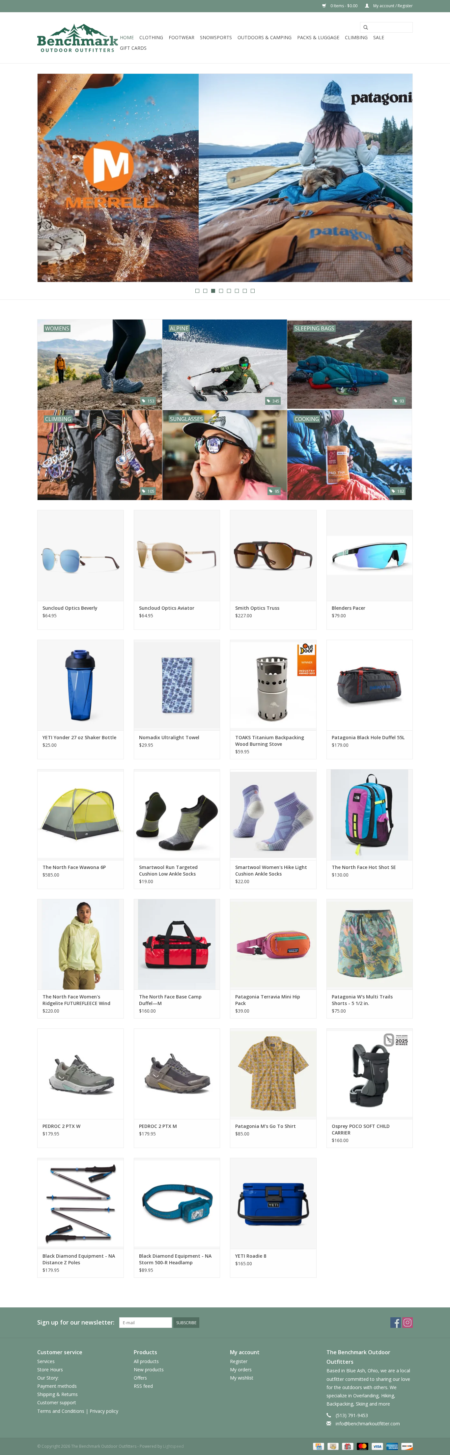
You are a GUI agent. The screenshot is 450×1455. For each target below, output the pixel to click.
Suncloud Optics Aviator (166, 608)
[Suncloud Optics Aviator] (177, 555)
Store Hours (50, 1369)
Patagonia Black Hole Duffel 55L (368, 737)
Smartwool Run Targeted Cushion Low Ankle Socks (168, 870)
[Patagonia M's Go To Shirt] (273, 1073)
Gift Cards (133, 48)
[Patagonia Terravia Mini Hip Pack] (273, 944)
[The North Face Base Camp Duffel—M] (177, 944)
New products (149, 1369)
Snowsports (216, 37)
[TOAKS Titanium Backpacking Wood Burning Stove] (273, 685)
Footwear (181, 37)
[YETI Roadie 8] (273, 1203)
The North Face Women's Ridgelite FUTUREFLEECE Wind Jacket (76, 1000)
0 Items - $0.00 (343, 6)
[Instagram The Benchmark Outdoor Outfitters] (407, 1322)
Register (238, 1361)
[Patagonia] (225, 178)
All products (146, 1361)
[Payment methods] (318, 1446)
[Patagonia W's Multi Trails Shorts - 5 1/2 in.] (369, 944)
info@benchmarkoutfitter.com (368, 1423)
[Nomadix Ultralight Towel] (177, 685)
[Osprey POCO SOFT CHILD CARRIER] (369, 1073)
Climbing (356, 37)
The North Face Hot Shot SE (364, 867)
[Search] (365, 27)
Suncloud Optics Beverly (70, 608)
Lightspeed (173, 1446)
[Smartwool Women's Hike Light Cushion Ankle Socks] (273, 814)
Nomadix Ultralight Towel (169, 737)
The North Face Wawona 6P (74, 867)
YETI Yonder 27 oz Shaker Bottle (79, 737)
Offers (140, 1378)
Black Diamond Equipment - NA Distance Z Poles (78, 1259)
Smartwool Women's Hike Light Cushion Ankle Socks (271, 870)
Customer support (56, 1402)
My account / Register (392, 6)
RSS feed (143, 1386)
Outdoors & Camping (265, 37)
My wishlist (241, 1378)
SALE (378, 37)
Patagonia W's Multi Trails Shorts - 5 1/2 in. (362, 999)
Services (46, 1361)
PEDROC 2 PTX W (61, 1126)
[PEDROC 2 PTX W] (80, 1073)
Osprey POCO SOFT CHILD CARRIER (361, 1129)
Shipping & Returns (57, 1394)
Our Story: (48, 1378)
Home (127, 37)
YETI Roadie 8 (250, 1256)
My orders (241, 1369)
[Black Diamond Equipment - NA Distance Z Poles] (80, 1203)
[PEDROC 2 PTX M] (177, 1073)
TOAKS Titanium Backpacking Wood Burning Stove (269, 740)
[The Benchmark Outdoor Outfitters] (77, 37)
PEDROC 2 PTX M (158, 1126)
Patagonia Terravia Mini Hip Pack (267, 999)
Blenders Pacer (348, 608)
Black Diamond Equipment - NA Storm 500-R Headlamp (175, 1259)
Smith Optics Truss (257, 608)
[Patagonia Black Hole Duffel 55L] (369, 685)
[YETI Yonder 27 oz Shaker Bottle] (80, 685)
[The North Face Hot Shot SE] (369, 814)
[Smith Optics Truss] (273, 555)
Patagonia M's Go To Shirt (265, 1126)
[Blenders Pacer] (369, 555)
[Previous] (50, 178)
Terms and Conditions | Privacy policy (77, 1411)
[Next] (399, 178)
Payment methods (57, 1386)
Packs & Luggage (318, 37)
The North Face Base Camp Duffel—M (170, 999)
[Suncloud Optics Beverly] (80, 555)
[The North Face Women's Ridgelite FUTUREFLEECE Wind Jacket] (80, 944)
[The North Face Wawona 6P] (80, 814)
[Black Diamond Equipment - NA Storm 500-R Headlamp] (177, 1203)
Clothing (151, 37)
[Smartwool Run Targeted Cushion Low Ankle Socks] (177, 814)
